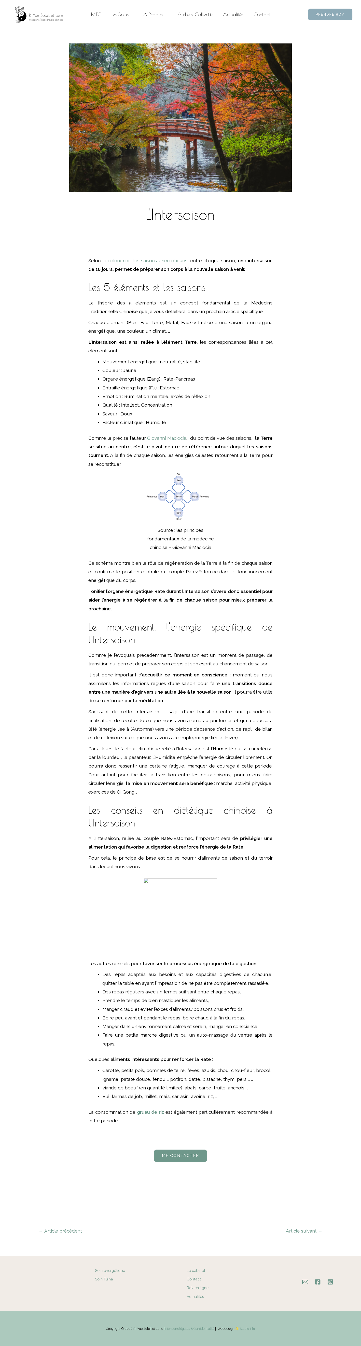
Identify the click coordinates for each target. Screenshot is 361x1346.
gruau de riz (150, 1112)
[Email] (305, 1282)
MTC (96, 14)
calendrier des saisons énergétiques (147, 260)
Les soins (120, 14)
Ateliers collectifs (195, 14)
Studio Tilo (247, 1329)
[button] (330, 14)
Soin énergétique (110, 1270)
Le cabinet (196, 1270)
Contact (261, 14)
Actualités (233, 14)
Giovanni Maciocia (166, 438)
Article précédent (60, 1231)
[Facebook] (318, 1282)
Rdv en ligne (197, 1288)
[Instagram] (330, 1282)
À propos (153, 14)
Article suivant (304, 1231)
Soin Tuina (104, 1279)
